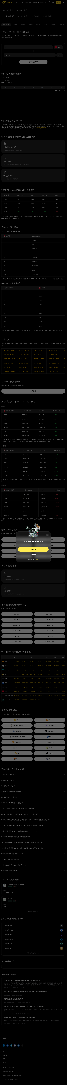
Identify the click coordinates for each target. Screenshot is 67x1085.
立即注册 (33, 549)
